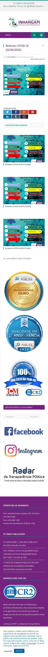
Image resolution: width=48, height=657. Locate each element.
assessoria (31, 607)
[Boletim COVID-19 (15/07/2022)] (24, 232)
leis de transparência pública (27, 614)
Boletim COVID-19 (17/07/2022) (18, 164)
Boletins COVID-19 (38, 59)
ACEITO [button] (19, 650)
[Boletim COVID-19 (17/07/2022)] (24, 148)
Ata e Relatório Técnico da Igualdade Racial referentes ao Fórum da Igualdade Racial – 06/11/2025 (24, 6)
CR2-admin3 (11, 57)
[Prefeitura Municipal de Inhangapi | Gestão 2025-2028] (24, 22)
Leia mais (31, 643)
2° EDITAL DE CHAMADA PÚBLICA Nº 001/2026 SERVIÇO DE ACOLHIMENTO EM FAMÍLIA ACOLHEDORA (21, 565)
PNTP (14, 624)
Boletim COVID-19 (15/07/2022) (18, 248)
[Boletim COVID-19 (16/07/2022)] (24, 190)
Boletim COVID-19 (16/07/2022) (18, 206)
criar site (19, 604)
